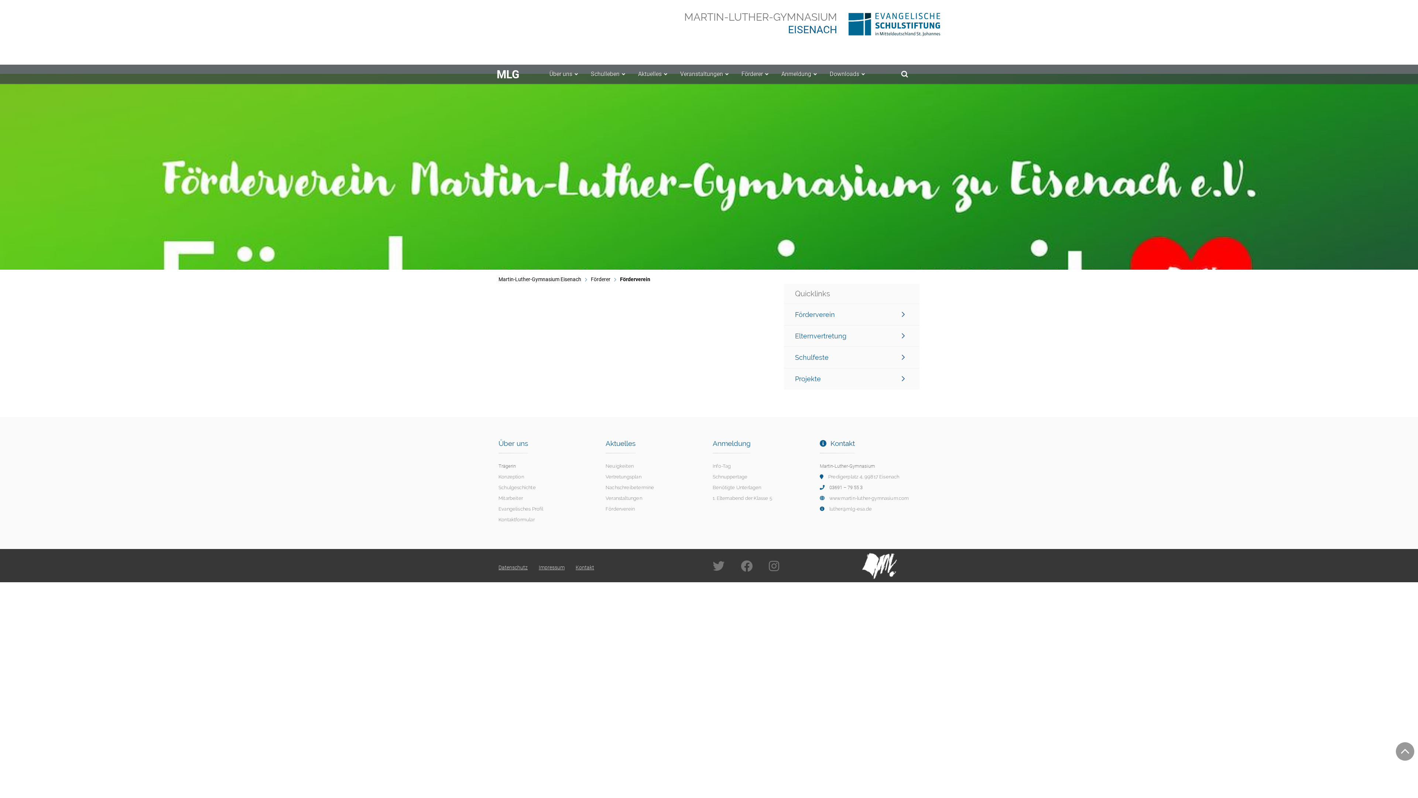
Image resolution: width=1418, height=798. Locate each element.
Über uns (560, 74)
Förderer (752, 74)
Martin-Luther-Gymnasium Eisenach (540, 279)
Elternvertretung (820, 336)
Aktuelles (650, 74)
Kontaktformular (517, 519)
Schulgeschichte (517, 487)
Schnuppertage (730, 477)
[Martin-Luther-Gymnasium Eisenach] (883, 23)
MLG (508, 74)
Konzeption (511, 477)
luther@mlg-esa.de (850, 509)
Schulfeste (812, 357)
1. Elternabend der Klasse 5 (742, 498)
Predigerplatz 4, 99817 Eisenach (864, 477)
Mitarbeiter (511, 498)
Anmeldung (796, 74)
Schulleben (605, 74)
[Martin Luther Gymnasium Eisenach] (879, 565)
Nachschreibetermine (630, 487)
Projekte (808, 379)
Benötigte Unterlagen (737, 487)
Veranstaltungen (701, 74)
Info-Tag (722, 466)
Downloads (844, 74)
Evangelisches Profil (521, 509)
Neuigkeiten (620, 466)
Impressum (552, 567)
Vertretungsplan (623, 477)
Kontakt (585, 567)
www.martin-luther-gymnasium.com (869, 498)
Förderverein (815, 314)
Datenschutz (513, 567)
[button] (49, 172)
